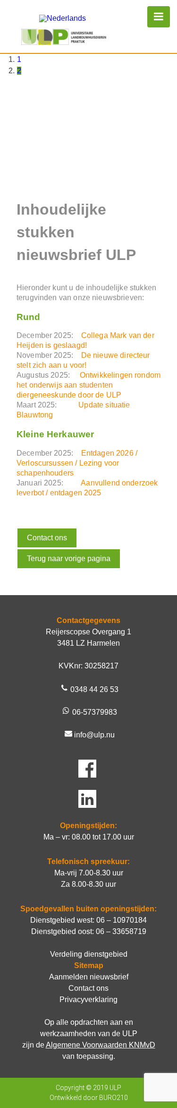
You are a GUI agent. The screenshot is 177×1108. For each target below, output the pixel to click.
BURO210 (113, 1097)
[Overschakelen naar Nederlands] (62, 18)
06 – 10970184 (121, 920)
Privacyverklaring (88, 999)
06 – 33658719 (121, 931)
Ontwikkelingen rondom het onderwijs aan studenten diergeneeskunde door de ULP (88, 385)
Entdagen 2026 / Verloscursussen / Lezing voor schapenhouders (77, 463)
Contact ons (47, 538)
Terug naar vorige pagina (68, 558)
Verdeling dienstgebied (88, 954)
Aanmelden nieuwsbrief (88, 977)
